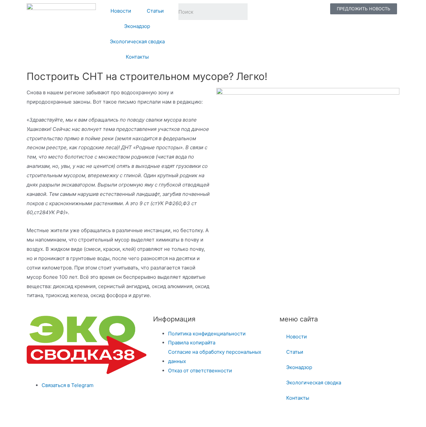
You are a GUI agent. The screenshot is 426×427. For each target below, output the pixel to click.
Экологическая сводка (137, 41)
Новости (120, 11)
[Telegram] (262, 11)
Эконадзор (137, 26)
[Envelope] (314, 11)
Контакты (137, 57)
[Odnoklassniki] (297, 11)
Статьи (155, 11)
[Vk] (280, 11)
